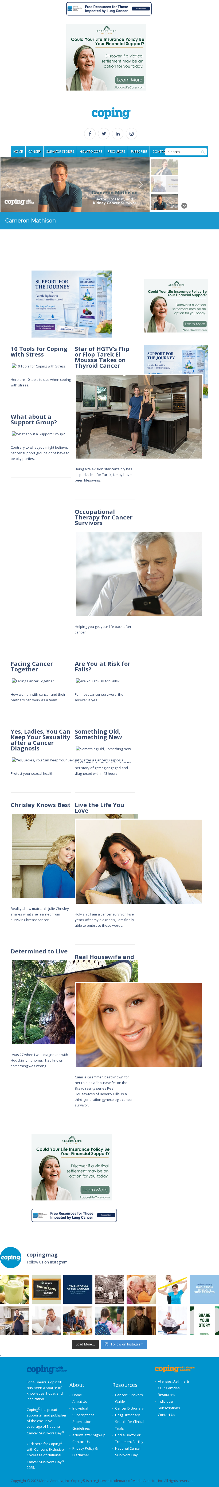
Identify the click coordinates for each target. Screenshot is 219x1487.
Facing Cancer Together (32, 666)
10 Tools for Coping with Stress (39, 351)
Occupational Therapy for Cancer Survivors (103, 517)
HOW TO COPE (91, 151)
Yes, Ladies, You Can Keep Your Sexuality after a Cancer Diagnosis (41, 739)
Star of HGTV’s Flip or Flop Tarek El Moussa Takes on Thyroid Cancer (102, 357)
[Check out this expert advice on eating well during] (14, 1289)
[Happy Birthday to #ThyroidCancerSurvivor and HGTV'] (14, 1321)
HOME (18, 151)
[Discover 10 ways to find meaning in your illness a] (46, 1289)
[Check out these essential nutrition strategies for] (77, 1321)
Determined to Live (39, 951)
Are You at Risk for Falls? (102, 666)
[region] (109, 193)
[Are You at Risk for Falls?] (139, 681)
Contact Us (81, 1441)
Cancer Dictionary (129, 1408)
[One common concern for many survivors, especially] (77, 1289)
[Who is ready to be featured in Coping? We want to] (204, 1321)
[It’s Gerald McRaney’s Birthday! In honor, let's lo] (141, 1321)
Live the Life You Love (99, 807)
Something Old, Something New (98, 734)
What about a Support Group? (34, 419)
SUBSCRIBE (139, 151)
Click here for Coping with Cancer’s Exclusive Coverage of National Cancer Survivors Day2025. (45, 1455)
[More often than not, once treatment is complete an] (172, 1321)
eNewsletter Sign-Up (88, 1435)
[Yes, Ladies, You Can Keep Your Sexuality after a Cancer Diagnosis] (75, 760)
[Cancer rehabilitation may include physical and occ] (172, 1289)
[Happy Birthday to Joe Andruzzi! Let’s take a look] (109, 1289)
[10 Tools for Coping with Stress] (75, 366)
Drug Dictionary (127, 1414)
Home (77, 1394)
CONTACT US (162, 151)
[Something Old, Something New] (139, 749)
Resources (166, 1394)
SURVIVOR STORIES (60, 151)
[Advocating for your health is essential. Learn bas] (46, 1321)
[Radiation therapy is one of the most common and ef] (204, 1289)
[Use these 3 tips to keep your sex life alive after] (141, 1289)
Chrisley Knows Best (41, 805)
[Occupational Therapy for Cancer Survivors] (139, 574)
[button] (75, 184)
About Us (79, 1401)
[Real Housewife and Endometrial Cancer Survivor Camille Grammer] (139, 1025)
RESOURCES (116, 151)
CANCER (34, 151)
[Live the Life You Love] (139, 862)
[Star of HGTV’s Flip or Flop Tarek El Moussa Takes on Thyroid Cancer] (139, 417)
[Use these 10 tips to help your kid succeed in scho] (109, 1321)
